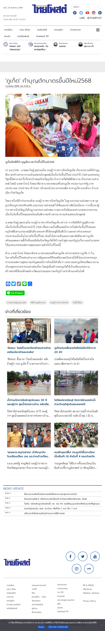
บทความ (10, 596)
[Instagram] (94, 13)
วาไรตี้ (34, 589)
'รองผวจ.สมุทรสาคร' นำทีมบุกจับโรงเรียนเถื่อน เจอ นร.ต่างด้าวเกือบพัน (27, 456)
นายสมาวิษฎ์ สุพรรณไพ (16, 302)
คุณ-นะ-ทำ (89, 46)
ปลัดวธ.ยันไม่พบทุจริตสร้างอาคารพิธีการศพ (44, 513)
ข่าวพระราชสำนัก (14, 604)
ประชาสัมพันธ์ (37, 604)
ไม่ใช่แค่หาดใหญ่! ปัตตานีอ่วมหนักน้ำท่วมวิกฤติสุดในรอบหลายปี (75, 402)
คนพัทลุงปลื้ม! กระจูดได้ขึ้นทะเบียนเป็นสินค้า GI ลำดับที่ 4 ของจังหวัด (74, 454)
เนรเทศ (62, 46)
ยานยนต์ (60, 596)
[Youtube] (87, 13)
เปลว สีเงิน (25, 29)
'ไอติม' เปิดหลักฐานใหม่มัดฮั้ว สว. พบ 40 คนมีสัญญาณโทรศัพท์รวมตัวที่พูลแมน (62, 503)
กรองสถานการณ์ (39, 585)
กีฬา (33, 593)
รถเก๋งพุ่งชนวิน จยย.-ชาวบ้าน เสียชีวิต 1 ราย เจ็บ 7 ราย (50, 508)
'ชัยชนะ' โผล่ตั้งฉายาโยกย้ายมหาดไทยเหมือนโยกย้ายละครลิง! (29, 350)
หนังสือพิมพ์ (23, 36)
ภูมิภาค (35, 608)
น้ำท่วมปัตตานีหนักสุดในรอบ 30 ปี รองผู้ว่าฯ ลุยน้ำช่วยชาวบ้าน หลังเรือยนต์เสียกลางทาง (28, 404)
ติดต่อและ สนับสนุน (91, 593)
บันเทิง (7, 36)
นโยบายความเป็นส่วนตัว (58, 627)
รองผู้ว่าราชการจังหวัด (59, 302)
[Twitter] (81, 13)
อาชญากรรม (62, 588)
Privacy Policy (89, 601)
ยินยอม (41, 627)
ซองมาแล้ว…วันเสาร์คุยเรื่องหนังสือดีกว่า (41, 48)
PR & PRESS (88, 585)
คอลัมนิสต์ (42, 29)
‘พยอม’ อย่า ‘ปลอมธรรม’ (15, 48)
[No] (101, 625)
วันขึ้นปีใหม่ (77, 302)
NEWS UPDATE (13, 488)
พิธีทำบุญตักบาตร (38, 302)
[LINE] (88, 568)
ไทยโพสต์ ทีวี (42, 36)
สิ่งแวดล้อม (36, 612)
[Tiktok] (100, 13)
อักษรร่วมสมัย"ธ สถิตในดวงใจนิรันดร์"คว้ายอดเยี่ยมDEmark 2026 (55, 499)
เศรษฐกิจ (58, 29)
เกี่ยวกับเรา (87, 589)
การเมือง (8, 29)
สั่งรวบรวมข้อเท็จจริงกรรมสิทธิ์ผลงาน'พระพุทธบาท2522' (50, 494)
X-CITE (60, 592)
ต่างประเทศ (75, 29)
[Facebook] (75, 13)
